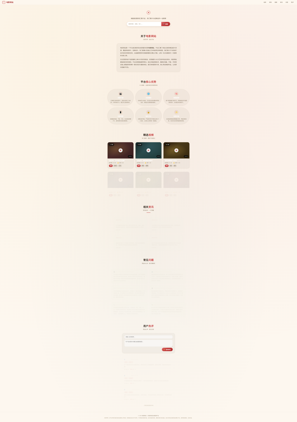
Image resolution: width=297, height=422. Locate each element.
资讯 (281, 2)
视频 (276, 2)
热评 (292, 2)
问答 (287, 2)
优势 (270, 2)
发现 (265, 2)
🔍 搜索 (165, 24)
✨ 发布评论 (167, 349)
